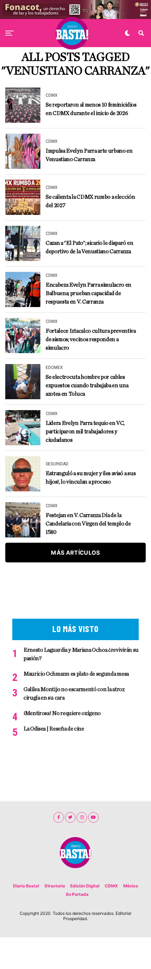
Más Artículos (75, 552)
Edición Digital (84, 885)
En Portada (77, 894)
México (130, 885)
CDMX (111, 885)
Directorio (55, 885)
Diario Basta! (26, 885)
